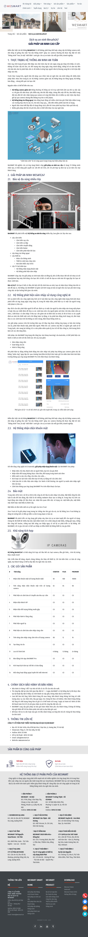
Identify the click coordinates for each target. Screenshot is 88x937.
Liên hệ (59, 8)
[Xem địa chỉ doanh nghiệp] (85, 914)
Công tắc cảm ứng (51, 899)
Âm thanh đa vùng (51, 894)
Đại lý (46, 8)
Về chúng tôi (27, 4)
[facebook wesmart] (35, 926)
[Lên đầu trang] (85, 925)
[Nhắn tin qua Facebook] (85, 901)
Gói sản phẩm (58, 4)
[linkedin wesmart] (41, 926)
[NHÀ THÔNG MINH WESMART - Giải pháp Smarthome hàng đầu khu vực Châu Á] (12, 6)
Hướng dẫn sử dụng (70, 894)
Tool (65, 8)
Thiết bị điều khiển (51, 901)
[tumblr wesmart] (53, 926)
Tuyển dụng (38, 8)
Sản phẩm (70, 4)
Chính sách (26, 8)
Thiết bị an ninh (50, 904)
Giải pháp (36, 4)
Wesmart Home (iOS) (70, 892)
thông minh (49, 906)
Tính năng (47, 4)
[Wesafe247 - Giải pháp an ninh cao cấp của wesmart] (44, 18)
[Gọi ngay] (85, 895)
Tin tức (79, 4)
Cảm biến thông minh (52, 897)
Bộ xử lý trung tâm (51, 892)
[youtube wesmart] (47, 926)
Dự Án (53, 8)
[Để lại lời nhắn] (85, 907)
